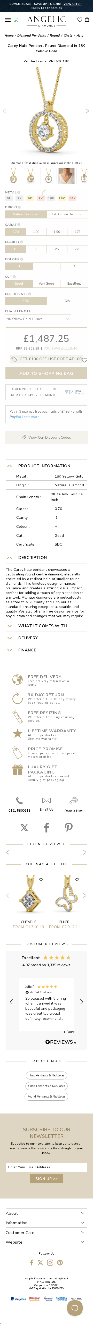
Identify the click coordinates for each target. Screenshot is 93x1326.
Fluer (64, 922)
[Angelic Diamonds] (47, 22)
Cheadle (28, 922)
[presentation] (5, 113)
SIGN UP (46, 1179)
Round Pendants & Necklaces (46, 1097)
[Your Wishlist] (80, 19)
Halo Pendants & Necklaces (46, 1075)
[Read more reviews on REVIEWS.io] (60, 1042)
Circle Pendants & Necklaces (46, 1086)
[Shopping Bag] (87, 19)
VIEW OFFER (73, 4)
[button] (12, 1002)
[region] (47, 1002)
